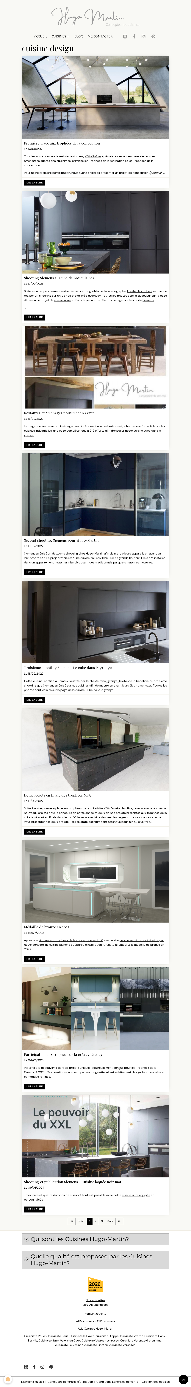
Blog (78, 36)
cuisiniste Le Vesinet (69, 1345)
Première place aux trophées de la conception (62, 143)
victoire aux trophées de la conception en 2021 (71, 940)
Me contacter (100, 36)
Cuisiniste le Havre (82, 1336)
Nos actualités (95, 1300)
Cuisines (59, 36)
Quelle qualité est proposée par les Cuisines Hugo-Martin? (91, 1260)
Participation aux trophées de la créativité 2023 (63, 1054)
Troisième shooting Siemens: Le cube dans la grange (68, 667)
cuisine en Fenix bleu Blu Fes (99, 558)
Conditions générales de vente (117, 1382)
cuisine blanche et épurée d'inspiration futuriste (81, 945)
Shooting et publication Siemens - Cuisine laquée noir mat (72, 1182)
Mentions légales (32, 1382)
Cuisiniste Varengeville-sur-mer (141, 1340)
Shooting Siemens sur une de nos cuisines (59, 278)
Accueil (40, 36)
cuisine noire (62, 300)
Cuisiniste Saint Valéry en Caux (59, 1340)
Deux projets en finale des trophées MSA (57, 795)
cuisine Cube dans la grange (94, 690)
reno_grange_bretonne (116, 681)
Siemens (148, 300)
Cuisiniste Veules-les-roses (100, 1340)
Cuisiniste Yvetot (131, 1336)
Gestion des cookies (156, 1382)
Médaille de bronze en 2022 (46, 927)
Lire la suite (34, 182)
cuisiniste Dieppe (107, 1336)
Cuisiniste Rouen (35, 1336)
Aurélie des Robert (139, 291)
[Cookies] (8, 1379)
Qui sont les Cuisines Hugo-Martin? (80, 1239)
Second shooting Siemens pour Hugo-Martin (61, 540)
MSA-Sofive (93, 156)
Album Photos (98, 1305)
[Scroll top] (183, 1379)
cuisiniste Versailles (122, 1345)
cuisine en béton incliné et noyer (141, 940)
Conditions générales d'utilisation (70, 1382)
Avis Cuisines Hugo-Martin (95, 1329)
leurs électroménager (136, 685)
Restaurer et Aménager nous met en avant (59, 413)
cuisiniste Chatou (96, 1345)
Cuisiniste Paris (58, 1336)
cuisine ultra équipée (136, 1195)
